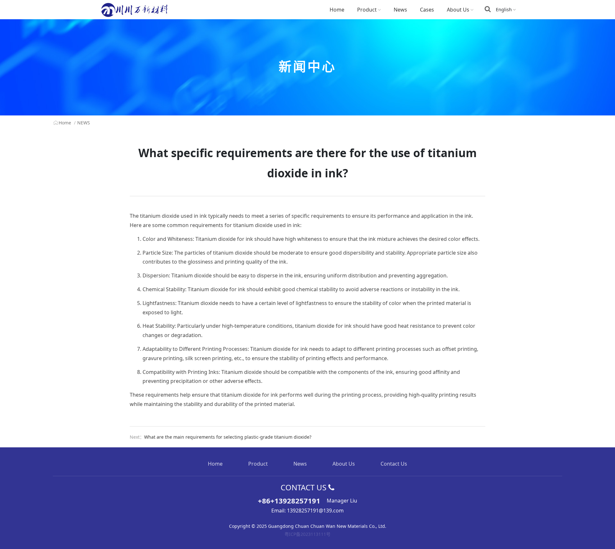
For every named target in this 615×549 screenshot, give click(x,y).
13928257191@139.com (315, 510)
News (400, 9)
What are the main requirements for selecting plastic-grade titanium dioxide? (227, 437)
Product (367, 9)
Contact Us (394, 463)
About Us (458, 9)
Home (337, 9)
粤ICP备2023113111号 (307, 534)
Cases (427, 9)
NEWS (83, 123)
